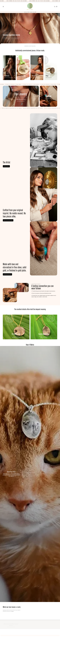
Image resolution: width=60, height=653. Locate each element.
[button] (55, 7)
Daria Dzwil (6, 166)
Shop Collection (43, 337)
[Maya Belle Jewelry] (30, 7)
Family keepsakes (15, 38)
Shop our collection (20, 99)
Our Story (33, 300)
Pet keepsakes (6, 38)
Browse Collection (16, 337)
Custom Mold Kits (7, 274)
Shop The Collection (8, 220)
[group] (30, 12)
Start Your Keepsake (48, 595)
